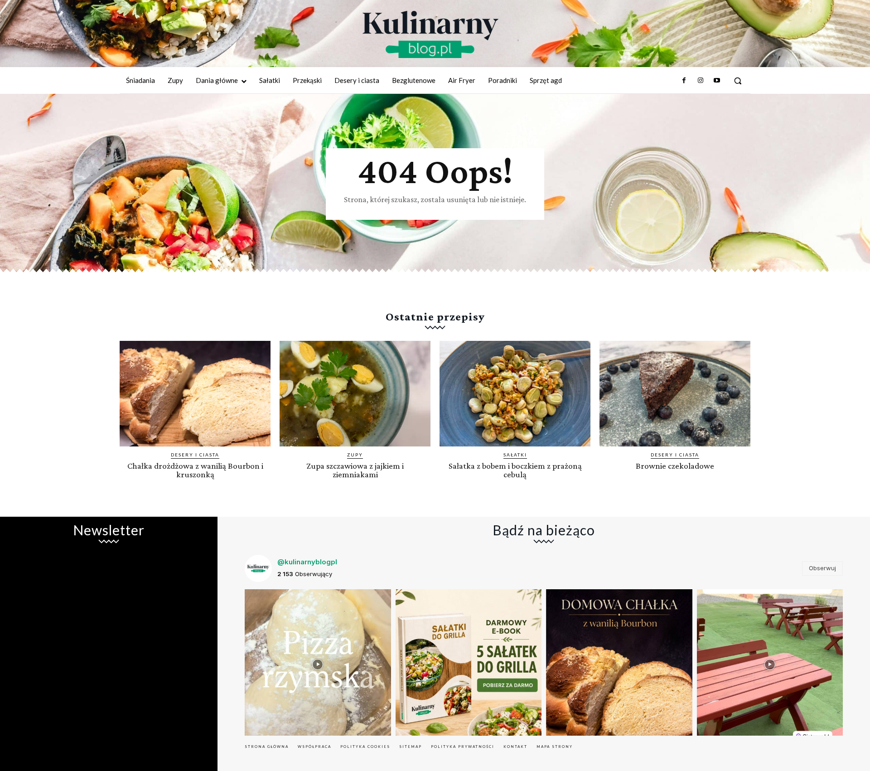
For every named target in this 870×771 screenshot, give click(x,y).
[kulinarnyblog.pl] (430, 34)
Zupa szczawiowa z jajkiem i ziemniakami (355, 470)
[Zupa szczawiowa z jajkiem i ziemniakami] (355, 393)
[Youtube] (717, 81)
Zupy (355, 454)
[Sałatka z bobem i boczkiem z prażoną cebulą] (515, 393)
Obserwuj (822, 568)
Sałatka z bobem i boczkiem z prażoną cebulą (515, 470)
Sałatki (515, 454)
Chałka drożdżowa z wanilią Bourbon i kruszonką (195, 470)
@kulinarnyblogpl (307, 562)
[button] (737, 80)
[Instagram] (700, 81)
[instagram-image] (318, 662)
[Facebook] (684, 81)
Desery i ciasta (195, 454)
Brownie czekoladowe (675, 465)
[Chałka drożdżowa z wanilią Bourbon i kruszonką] (195, 393)
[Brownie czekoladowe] (674, 393)
